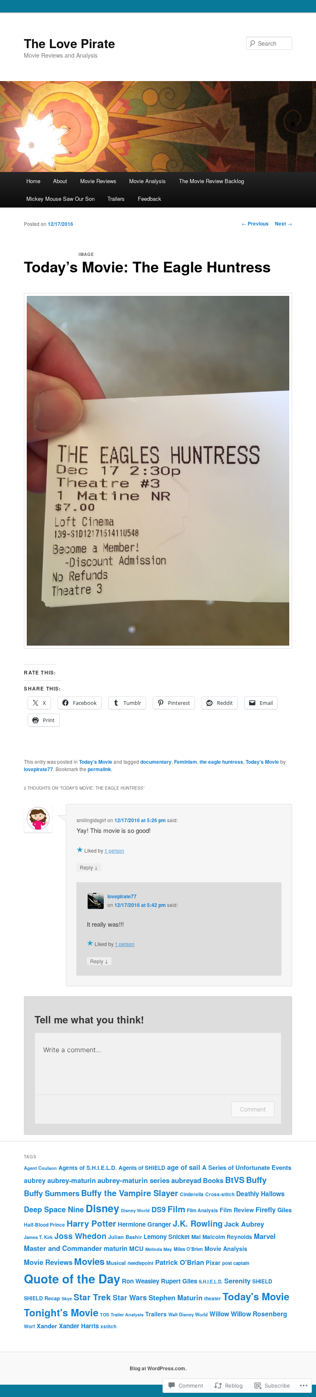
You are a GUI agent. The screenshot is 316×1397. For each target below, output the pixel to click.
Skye (67, 1298)
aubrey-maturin (71, 1180)
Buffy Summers (51, 1193)
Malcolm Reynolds (227, 1237)
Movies (89, 1261)
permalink (99, 769)
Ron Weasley (140, 1280)
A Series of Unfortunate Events (246, 1167)
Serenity (237, 1280)
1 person (114, 850)
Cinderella (192, 1194)
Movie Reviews (98, 181)
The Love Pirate (69, 43)
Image (86, 254)
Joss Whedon (80, 1235)
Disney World (135, 1210)
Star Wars (130, 1297)
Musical (116, 1263)
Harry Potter (91, 1223)
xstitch (108, 1326)
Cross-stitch (220, 1194)
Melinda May (158, 1249)
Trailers (116, 198)
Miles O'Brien (188, 1249)
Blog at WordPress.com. (158, 1368)
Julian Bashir (125, 1237)
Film (176, 1209)
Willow (219, 1313)
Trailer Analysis (127, 1314)
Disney (102, 1208)
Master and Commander (63, 1248)
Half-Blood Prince (44, 1224)
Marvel (265, 1236)
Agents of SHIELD (141, 1168)
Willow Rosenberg (259, 1313)
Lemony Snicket (167, 1236)
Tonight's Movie (61, 1312)
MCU (136, 1248)
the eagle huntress (221, 761)
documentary (156, 761)
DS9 (158, 1209)
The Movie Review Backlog (211, 181)
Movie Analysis (147, 181)
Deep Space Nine (54, 1209)
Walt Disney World (188, 1314)
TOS (104, 1314)
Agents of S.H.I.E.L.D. (87, 1168)
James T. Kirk (38, 1237)
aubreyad (186, 1180)
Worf (29, 1326)
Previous (255, 223)
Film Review (237, 1210)
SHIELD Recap (42, 1298)
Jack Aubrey (244, 1224)
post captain (235, 1263)
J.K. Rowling (198, 1223)
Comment (253, 1109)
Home (33, 181)
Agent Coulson (40, 1168)
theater (212, 1298)
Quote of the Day (72, 1278)
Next (283, 223)
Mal (196, 1237)
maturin (116, 1248)
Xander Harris (79, 1325)
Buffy (256, 1179)
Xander (47, 1325)
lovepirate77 (38, 769)
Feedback (149, 198)
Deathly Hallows (260, 1193)
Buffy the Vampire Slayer (129, 1193)
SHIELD (262, 1281)
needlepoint (140, 1263)
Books (213, 1180)
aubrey (35, 1180)
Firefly (266, 1209)
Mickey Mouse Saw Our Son (60, 198)
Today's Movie (95, 761)
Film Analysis (202, 1210)
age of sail (183, 1167)
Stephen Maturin (175, 1297)
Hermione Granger (144, 1224)
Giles (284, 1209)
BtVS (234, 1179)
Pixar (213, 1262)
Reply (89, 867)
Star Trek (92, 1297)
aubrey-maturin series (134, 1180)
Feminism (185, 761)
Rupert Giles (179, 1280)
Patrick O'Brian (179, 1262)
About (60, 181)
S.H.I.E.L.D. (211, 1281)
